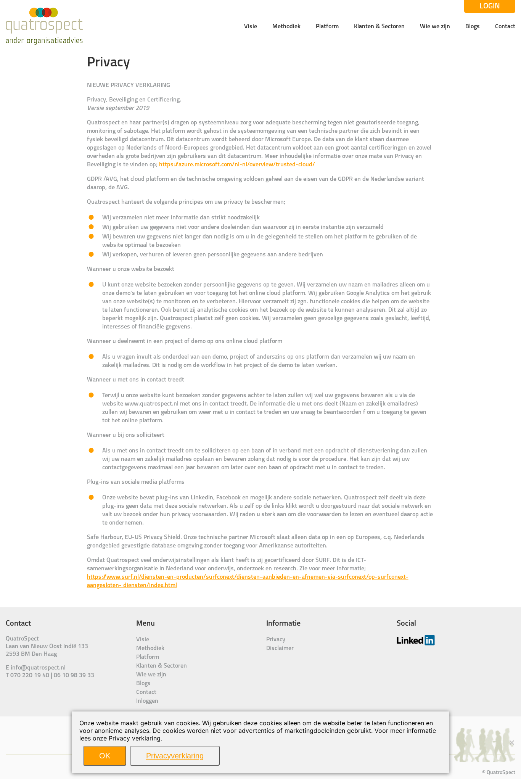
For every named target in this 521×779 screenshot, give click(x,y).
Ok (104, 756)
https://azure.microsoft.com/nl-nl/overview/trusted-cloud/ (237, 165)
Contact (505, 27)
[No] (511, 742)
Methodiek (286, 27)
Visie (250, 27)
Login (489, 6)
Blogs (472, 27)
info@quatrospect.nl (38, 668)
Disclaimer (280, 648)
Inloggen (147, 701)
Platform (327, 27)
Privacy (275, 640)
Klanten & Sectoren (379, 27)
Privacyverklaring (175, 756)
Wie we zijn (435, 27)
